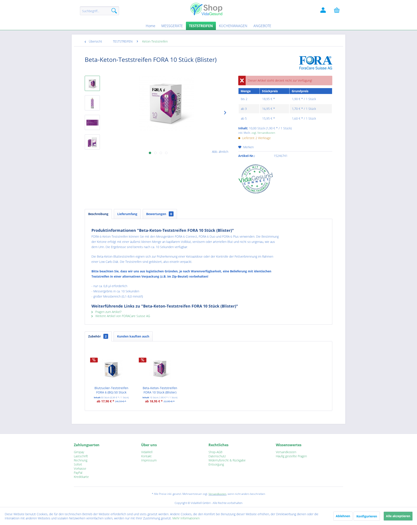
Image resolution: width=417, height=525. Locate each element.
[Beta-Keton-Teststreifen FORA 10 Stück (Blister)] (160, 368)
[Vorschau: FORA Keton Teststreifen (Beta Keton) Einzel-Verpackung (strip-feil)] (92, 122)
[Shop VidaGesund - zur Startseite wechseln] (208, 8)
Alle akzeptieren (398, 516)
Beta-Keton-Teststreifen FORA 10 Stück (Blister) (160, 390)
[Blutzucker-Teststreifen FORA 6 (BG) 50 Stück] (111, 368)
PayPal (78, 473)
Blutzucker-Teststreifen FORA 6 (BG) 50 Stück (111, 390)
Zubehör (97, 336)
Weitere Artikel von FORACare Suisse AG (122, 316)
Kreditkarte (81, 477)
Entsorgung (216, 464)
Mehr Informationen (186, 518)
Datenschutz (217, 456)
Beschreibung (98, 214)
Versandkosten (286, 452)
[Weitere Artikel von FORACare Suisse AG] (315, 63)
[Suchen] (114, 11)
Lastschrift (81, 456)
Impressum (149, 460)
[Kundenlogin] (324, 11)
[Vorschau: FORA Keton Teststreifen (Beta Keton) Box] (92, 83)
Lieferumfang (127, 214)
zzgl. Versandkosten (263, 133)
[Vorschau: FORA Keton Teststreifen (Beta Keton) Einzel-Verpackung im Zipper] (92, 142)
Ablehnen (343, 516)
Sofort (78, 464)
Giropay (79, 452)
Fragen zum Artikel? (108, 312)
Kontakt (146, 456)
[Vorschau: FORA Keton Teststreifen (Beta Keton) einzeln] (92, 102)
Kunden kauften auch (133, 336)
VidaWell (146, 452)
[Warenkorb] (338, 11)
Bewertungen (159, 214)
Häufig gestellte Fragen (291, 456)
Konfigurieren (366, 516)
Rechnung (80, 460)
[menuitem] (99, 13)
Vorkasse (80, 468)
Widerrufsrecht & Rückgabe (227, 460)
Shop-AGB (215, 452)
